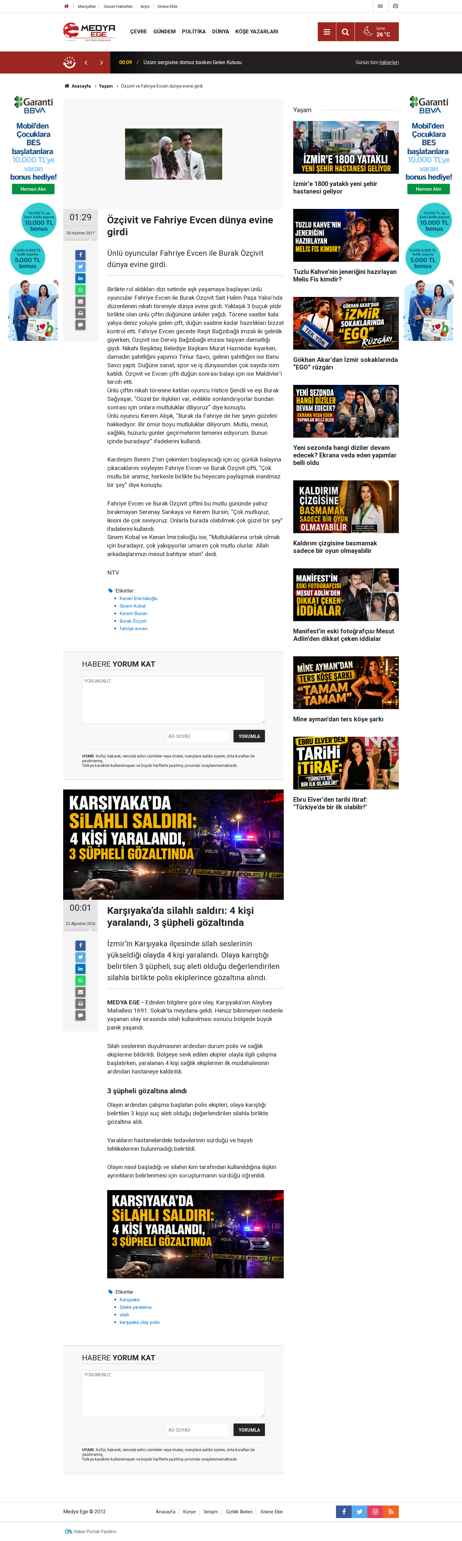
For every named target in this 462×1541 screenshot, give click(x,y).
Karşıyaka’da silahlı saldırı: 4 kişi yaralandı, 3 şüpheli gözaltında (212, 62)
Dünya (220, 31)
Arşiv (145, 6)
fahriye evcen (133, 628)
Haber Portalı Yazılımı (95, 1531)
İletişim (211, 1512)
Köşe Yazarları (256, 31)
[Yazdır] (80, 313)
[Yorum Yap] (80, 325)
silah (124, 1315)
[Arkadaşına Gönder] (80, 302)
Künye (189, 1512)
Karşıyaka (130, 1300)
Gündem (164, 31)
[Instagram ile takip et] (375, 1511)
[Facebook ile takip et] (344, 1511)
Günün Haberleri (118, 6)
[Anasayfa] (66, 6)
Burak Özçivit (133, 621)
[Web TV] (380, 6)
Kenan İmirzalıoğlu (138, 598)
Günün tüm (377, 62)
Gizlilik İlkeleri (239, 1512)
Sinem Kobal (133, 606)
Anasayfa (165, 1512)
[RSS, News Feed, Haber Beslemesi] (391, 1511)
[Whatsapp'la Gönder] (80, 290)
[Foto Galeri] (395, 6)
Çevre (138, 31)
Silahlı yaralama (135, 1307)
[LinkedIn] (80, 278)
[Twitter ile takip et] (359, 1511)
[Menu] (327, 32)
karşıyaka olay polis (140, 1322)
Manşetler (87, 6)
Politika (194, 31)
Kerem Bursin (133, 613)
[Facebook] (80, 255)
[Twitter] (80, 267)
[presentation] (86, 62)
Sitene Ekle (167, 6)
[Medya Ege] (90, 31)
